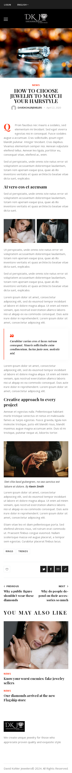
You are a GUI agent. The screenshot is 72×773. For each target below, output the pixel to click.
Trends (23, 551)
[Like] (7, 569)
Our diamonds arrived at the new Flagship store (29, 698)
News (36, 85)
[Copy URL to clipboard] (65, 569)
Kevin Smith (36, 486)
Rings (9, 551)
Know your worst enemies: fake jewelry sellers (34, 681)
